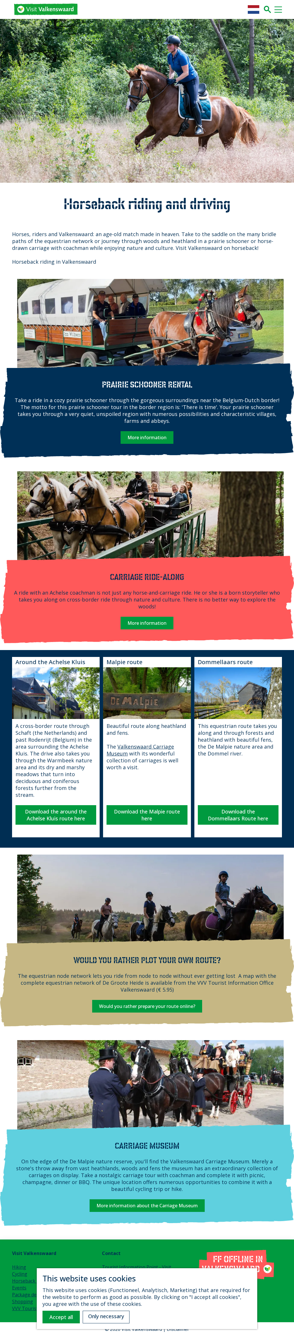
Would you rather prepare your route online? (147, 1006)
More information (147, 437)
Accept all (61, 1317)
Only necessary (106, 1316)
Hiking (19, 1267)
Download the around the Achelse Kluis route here (56, 815)
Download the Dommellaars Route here (238, 815)
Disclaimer (178, 1329)
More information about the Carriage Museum (147, 1205)
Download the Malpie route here (147, 815)
